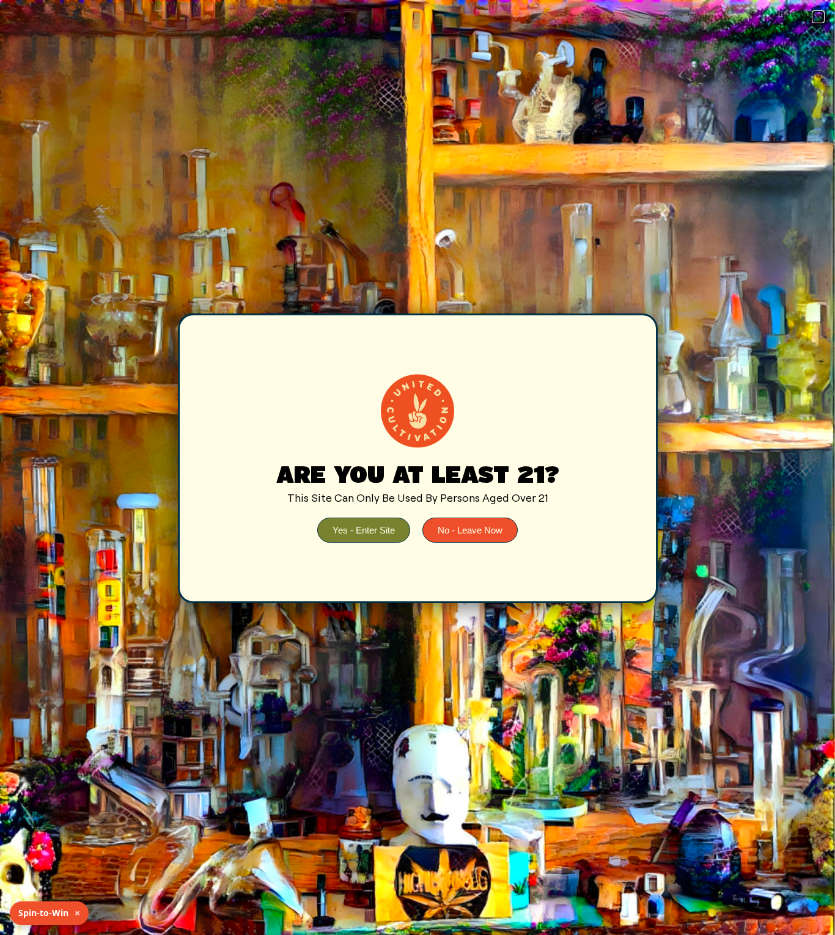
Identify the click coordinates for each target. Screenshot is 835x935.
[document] (417, 467)
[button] (818, 16)
